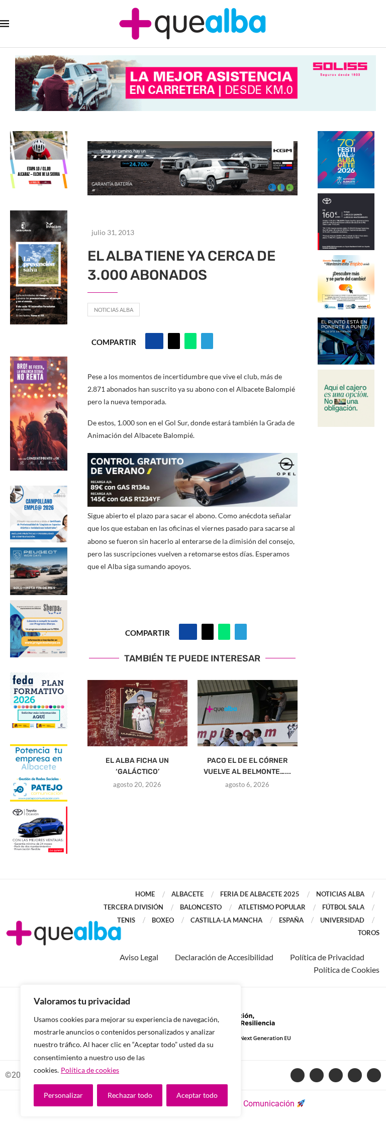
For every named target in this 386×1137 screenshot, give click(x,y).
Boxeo (163, 920)
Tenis (126, 920)
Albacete (187, 894)
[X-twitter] (317, 1075)
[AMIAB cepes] (346, 260)
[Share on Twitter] (174, 341)
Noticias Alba (113, 309)
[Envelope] (374, 1075)
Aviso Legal (139, 957)
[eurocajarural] (346, 374)
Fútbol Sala (343, 907)
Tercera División (133, 907)
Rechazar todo (130, 1095)
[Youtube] (336, 1075)
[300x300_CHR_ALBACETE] (346, 198)
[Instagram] (355, 1075)
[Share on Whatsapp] (190, 341)
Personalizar (63, 1095)
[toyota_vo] (38, 813)
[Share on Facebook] (154, 341)
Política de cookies (90, 1070)
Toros (368, 933)
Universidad (342, 920)
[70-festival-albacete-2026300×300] (346, 136)
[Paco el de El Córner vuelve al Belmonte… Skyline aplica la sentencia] (248, 713)
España (291, 920)
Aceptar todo (197, 1095)
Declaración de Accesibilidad (224, 957)
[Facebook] (298, 1075)
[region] (130, 1050)
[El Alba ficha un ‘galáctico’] (137, 713)
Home (145, 894)
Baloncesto (201, 907)
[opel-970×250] (192, 460)
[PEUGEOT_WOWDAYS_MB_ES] (38, 552)
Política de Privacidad (327, 957)
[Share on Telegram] (207, 341)
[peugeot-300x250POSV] (346, 322)
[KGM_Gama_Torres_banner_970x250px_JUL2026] (192, 146)
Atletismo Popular (272, 907)
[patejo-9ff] (38, 749)
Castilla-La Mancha (226, 920)
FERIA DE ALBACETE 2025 (260, 894)
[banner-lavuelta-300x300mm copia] (38, 136)
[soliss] (195, 60)
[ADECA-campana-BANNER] (38, 490)
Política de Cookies (346, 969)
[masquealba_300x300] (38, 605)
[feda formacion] (38, 677)
